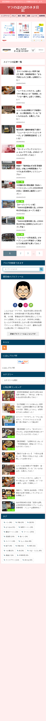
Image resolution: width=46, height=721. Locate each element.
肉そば (28, 560)
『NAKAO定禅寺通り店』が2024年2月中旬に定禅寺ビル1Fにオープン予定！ (29, 224)
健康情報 (42, 16)
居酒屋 (10, 536)
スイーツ (10, 541)
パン (9, 522)
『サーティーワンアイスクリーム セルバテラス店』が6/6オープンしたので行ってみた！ (29, 152)
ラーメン (29, 532)
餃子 (9, 546)
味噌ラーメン (27, 527)
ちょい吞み (26, 541)
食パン (24, 536)
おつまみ (10, 527)
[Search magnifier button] (41, 269)
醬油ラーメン (12, 532)
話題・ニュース (32, 16)
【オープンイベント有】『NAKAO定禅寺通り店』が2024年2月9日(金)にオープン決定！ (29, 207)
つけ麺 (10, 550)
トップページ (5, 16)
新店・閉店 (21, 16)
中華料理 (23, 555)
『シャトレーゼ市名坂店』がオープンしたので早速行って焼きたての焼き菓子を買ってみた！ (28, 240)
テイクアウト (12, 560)
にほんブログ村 (8, 368)
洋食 (21, 522)
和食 (21, 546)
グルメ (14, 16)
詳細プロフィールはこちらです (23, 334)
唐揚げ (10, 555)
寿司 (32, 546)
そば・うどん (35, 550)
